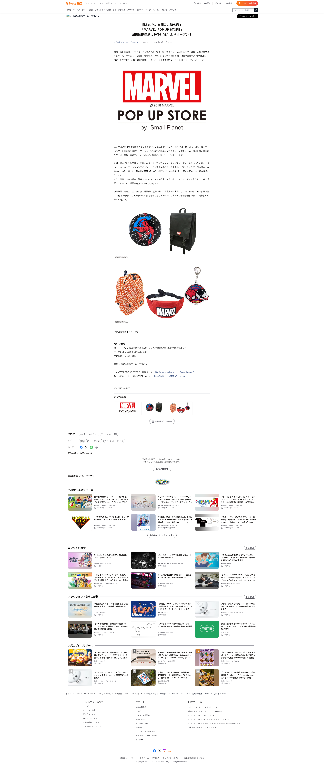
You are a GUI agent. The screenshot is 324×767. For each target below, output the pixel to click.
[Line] (91, 447)
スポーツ (130, 10)
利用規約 (155, 758)
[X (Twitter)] (86, 447)
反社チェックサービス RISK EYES (202, 727)
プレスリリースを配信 (201, 3)
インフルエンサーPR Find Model (201, 715)
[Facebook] (81, 447)
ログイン (139, 711)
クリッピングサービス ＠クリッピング (203, 707)
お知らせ (139, 727)
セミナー (139, 740)
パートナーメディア (91, 718)
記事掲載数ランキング (92, 722)
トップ (68, 694)
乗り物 (164, 10)
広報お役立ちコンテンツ (93, 726)
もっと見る (250, 548)
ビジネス (140, 10)
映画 (82, 441)
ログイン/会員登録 (248, 3)
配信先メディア (89, 714)
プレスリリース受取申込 (145, 731)
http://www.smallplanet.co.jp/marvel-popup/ (174, 372)
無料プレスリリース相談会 (146, 736)
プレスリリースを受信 (223, 3)
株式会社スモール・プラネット (126, 42)
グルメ (84, 10)
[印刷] (96, 447)
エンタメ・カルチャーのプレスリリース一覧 (93, 694)
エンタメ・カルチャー (89, 434)
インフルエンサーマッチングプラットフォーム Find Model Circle (214, 723)
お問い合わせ (162, 469)
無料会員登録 (141, 707)
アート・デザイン (94, 441)
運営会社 (123, 758)
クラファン (173, 10)
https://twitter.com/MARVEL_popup (169, 376)
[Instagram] (164, 750)
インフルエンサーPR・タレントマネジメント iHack (208, 719)
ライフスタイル (119, 10)
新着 (69, 10)
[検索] (256, 10)
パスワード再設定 (143, 715)
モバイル (156, 10)
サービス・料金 (89, 710)
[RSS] (169, 750)
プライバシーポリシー (172, 758)
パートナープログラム (140, 758)
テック (148, 10)
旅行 (91, 10)
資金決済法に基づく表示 (194, 758)
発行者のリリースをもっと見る (162, 535)
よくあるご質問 (142, 723)
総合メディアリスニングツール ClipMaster (205, 711)
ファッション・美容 (103, 10)
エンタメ (76, 10)
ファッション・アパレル (114, 441)
